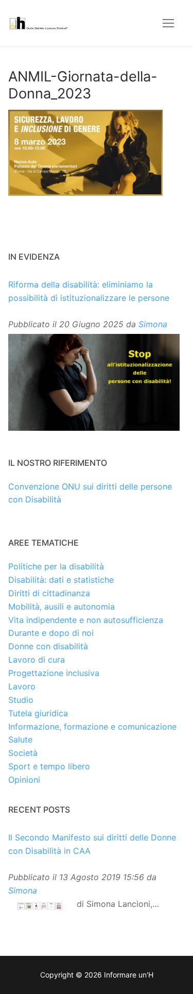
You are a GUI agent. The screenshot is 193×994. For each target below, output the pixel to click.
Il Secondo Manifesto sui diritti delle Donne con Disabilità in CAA (92, 844)
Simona (152, 324)
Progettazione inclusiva (53, 673)
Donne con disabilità (48, 646)
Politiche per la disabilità (56, 566)
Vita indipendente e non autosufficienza (85, 620)
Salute (20, 739)
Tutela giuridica (38, 713)
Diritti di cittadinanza (49, 593)
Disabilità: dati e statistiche (61, 580)
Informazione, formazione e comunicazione (92, 726)
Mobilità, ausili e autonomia (61, 606)
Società (23, 753)
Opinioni (24, 779)
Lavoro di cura (36, 659)
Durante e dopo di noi (51, 633)
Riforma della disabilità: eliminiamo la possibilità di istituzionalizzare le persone (88, 291)
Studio (20, 700)
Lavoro (22, 686)
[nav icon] (168, 23)
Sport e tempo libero (49, 766)
